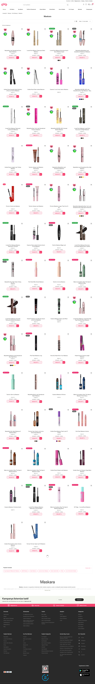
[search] (46, 5)
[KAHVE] (35, 441)
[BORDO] (59, 441)
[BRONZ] (58, 441)
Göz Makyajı (14, 13)
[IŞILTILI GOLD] (83, 177)
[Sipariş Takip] (89, 4)
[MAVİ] (80, 99)
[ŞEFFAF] (34, 627)
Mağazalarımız (77, 0)
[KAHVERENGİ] (59, 60)
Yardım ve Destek (88, 0)
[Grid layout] (76, 21)
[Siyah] (58, 553)
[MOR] (56, 441)
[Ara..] (67, 4)
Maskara (20, 13)
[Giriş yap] (83, 4)
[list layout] (75, 21)
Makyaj (9, 13)
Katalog (82, 0)
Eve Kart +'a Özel (70, 0)
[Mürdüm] (59, 553)
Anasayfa (5, 13)
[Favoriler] (85, 4)
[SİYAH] (58, 60)
